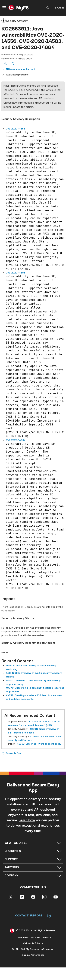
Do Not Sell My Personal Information (33, 949)
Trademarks (22, 937)
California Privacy (33, 943)
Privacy (47, 937)
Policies (35, 937)
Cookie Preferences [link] (33, 954)
